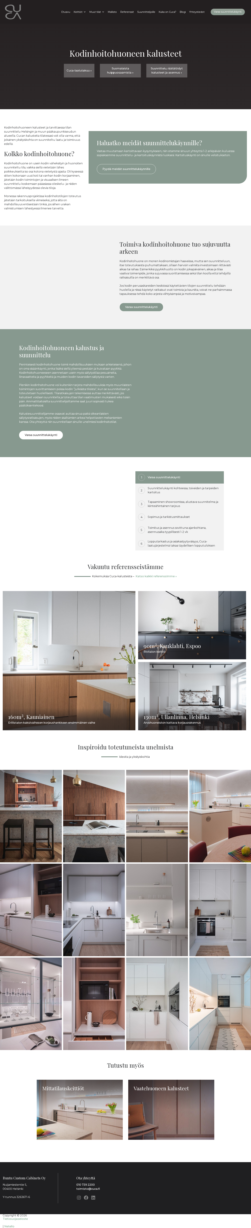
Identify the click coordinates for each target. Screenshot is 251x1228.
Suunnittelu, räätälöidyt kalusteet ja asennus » (167, 70)
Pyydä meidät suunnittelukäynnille (126, 169)
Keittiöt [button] (78, 11)
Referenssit (127, 11)
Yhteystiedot (197, 11)
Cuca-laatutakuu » (79, 70)
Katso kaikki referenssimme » (156, 576)
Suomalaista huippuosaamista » (120, 70)
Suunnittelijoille (146, 11)
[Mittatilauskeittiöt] (80, 1138)
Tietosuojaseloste (15, 1218)
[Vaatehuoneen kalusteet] (171, 1138)
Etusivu (65, 11)
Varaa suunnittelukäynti (228, 11)
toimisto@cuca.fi (88, 1188)
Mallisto (112, 11)
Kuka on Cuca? (167, 11)
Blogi (183, 11)
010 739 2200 (85, 1184)
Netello (9, 1226)
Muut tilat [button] (95, 11)
